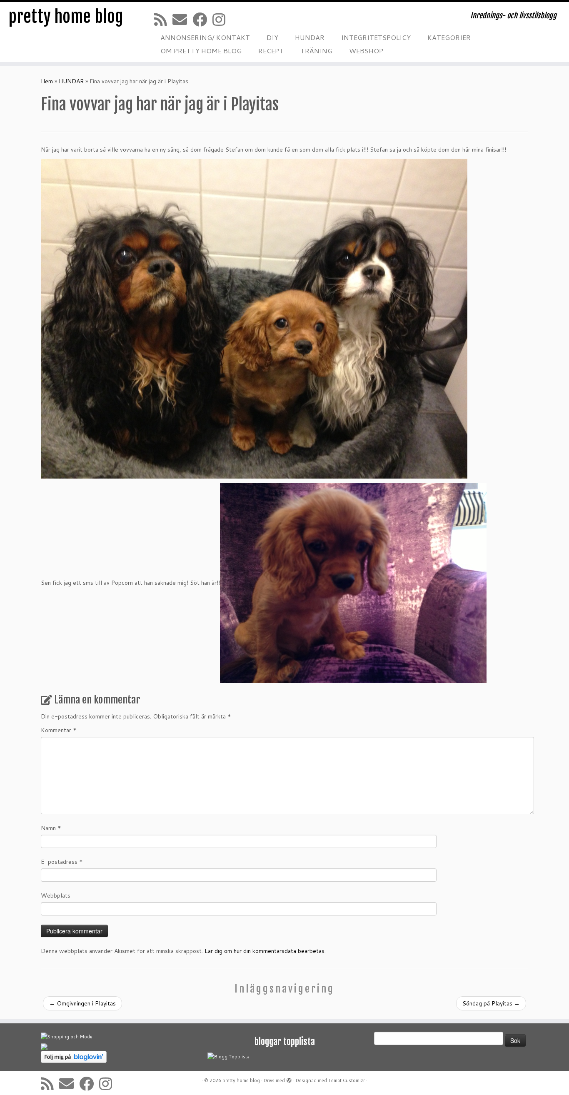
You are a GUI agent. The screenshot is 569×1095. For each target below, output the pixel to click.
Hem (47, 81)
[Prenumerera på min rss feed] (163, 19)
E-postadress (62, 862)
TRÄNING (316, 50)
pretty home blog (66, 17)
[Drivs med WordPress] (289, 1079)
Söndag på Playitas (491, 1003)
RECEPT (271, 50)
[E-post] (182, 19)
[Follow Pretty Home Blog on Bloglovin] (74, 1056)
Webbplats (55, 895)
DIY (272, 37)
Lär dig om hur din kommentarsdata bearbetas (264, 951)
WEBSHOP (366, 50)
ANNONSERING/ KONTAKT (205, 37)
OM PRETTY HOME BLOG (201, 50)
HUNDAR (309, 37)
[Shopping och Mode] (66, 1036)
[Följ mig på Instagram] (221, 19)
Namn (51, 828)
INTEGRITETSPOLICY (376, 37)
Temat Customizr (346, 1080)
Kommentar (59, 730)
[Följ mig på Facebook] (202, 19)
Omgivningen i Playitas (82, 1003)
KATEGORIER (449, 37)
